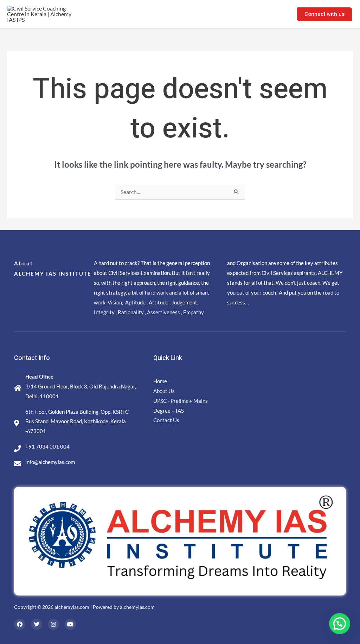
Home (163, 14)
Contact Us (269, 14)
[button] (339, 623)
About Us (193, 14)
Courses (227, 14)
